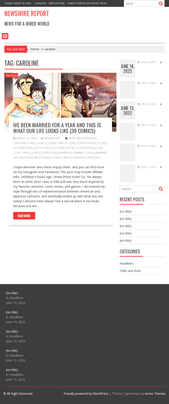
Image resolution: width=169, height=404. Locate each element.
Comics (42, 143)
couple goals (86, 143)
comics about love (61, 143)
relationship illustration (82, 157)
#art (72, 138)
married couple (84, 153)
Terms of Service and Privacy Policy (87, 3)
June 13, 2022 (127, 110)
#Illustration (86, 138)
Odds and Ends (56, 3)
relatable (26, 157)
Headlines (40, 3)
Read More (24, 215)
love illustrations (44, 153)
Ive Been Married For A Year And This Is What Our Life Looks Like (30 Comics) (57, 128)
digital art (41, 148)
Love (99, 148)
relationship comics (48, 157)
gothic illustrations (80, 148)
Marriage (65, 153)
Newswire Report (26, 13)
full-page (57, 148)
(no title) (126, 211)
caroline (19, 143)
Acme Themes (155, 393)
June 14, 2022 (127, 68)
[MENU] (5, 36)
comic (31, 143)
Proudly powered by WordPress (86, 393)
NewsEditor (52, 138)
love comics (21, 153)
